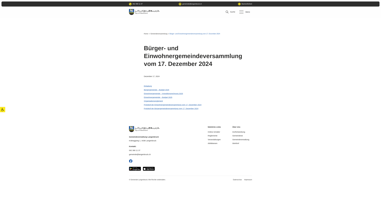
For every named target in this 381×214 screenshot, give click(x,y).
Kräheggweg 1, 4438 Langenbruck (142, 141)
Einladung (148, 86)
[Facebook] (130, 161)
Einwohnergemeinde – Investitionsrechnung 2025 (163, 94)
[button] (2, 109)
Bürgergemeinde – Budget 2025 (156, 90)
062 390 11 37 (134, 150)
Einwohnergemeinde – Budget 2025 (158, 97)
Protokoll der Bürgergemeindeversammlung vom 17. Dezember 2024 (171, 109)
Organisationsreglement (153, 101)
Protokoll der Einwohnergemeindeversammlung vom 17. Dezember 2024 (172, 105)
